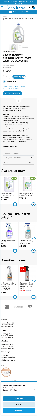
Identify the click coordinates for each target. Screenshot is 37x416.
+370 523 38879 (7, 325)
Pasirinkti (19, 404)
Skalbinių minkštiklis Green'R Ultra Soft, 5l (27, 194)
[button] (32, 23)
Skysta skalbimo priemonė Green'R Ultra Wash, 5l (7, 195)
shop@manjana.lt (7, 326)
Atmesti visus (19, 410)
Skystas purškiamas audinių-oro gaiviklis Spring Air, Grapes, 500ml (26, 285)
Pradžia (5, 16)
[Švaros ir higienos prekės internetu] (13, 7)
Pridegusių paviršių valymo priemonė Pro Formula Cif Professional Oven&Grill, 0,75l (8, 286)
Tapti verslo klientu (11, 93)
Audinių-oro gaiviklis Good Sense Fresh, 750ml (8, 241)
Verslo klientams (20, 12)
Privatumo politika (8, 361)
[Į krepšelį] (15, 204)
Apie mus (4, 355)
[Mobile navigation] (2, 7)
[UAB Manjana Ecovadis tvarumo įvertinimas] (6, 372)
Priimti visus (19, 398)
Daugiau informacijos (9, 393)
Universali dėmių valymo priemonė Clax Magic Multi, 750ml (27, 241)
